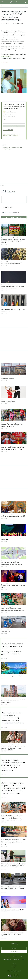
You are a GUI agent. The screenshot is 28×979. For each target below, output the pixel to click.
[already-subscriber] (14, 130)
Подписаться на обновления (11, 212)
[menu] (13, 217)
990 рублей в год (10, 116)
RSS (24, 959)
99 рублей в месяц (10, 112)
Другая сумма (9, 114)
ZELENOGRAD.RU (18, 23)
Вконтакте (15, 956)
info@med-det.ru (6, 56)
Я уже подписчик (8, 129)
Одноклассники (7, 959)
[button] (14, 126)
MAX (21, 956)
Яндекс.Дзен (17, 959)
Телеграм (8, 956)
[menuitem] (7, 956)
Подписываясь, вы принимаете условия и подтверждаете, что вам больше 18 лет (11, 135)
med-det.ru (4, 62)
